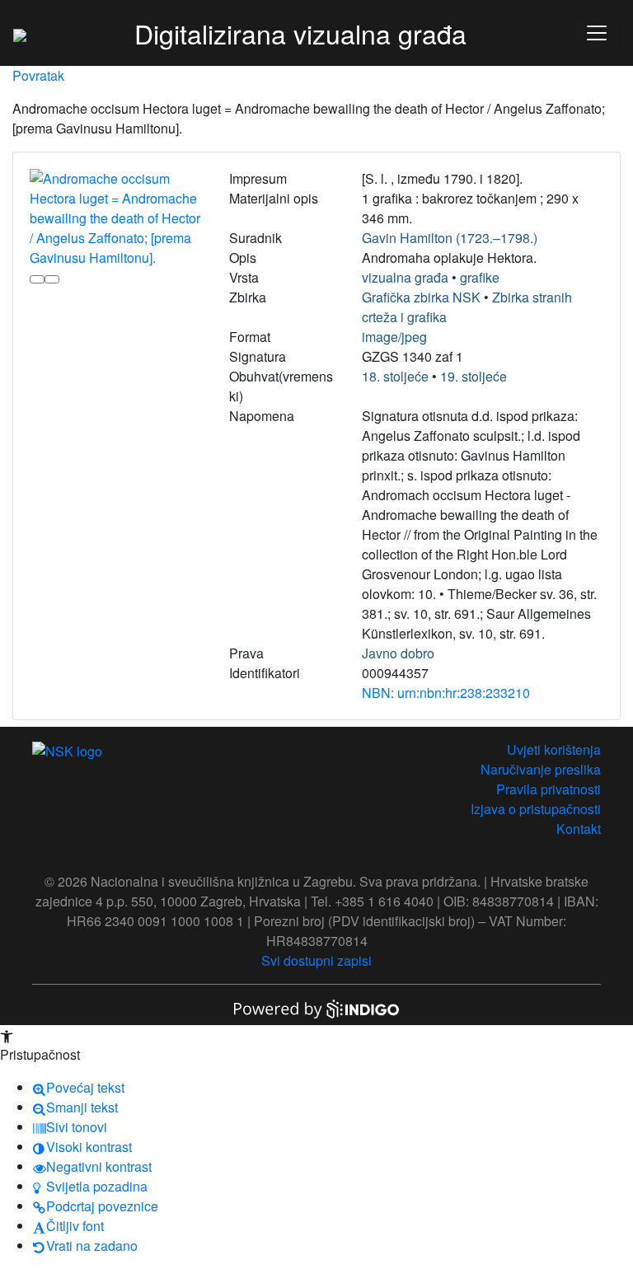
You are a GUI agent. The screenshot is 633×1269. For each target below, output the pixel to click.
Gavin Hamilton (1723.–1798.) (449, 237)
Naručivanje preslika (541, 769)
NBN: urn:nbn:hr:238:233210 (446, 692)
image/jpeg (394, 336)
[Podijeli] (52, 279)
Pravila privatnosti (548, 789)
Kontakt (578, 828)
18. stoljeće (395, 376)
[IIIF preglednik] (37, 279)
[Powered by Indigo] (316, 1007)
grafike (479, 277)
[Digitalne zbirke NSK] (19, 32)
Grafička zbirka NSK (421, 297)
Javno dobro (398, 653)
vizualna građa (405, 277)
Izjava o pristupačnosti (536, 808)
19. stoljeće (473, 376)
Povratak (38, 75)
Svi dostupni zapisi (316, 960)
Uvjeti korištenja (554, 749)
